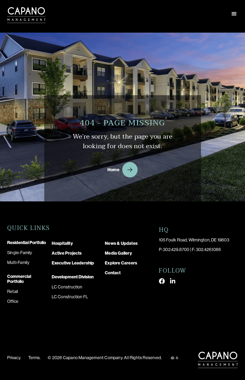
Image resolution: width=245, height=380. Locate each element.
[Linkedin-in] (173, 281)
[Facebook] (162, 281)
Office (12, 301)
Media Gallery (118, 253)
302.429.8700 (176, 249)
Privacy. (14, 357)
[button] (234, 14)
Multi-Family (18, 262)
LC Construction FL (70, 296)
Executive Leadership (73, 263)
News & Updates (121, 243)
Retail (12, 291)
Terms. (34, 357)
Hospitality (62, 243)
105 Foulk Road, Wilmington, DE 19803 (194, 240)
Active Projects (67, 253)
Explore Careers (121, 263)
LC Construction (67, 287)
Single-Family (19, 252)
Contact (113, 272)
